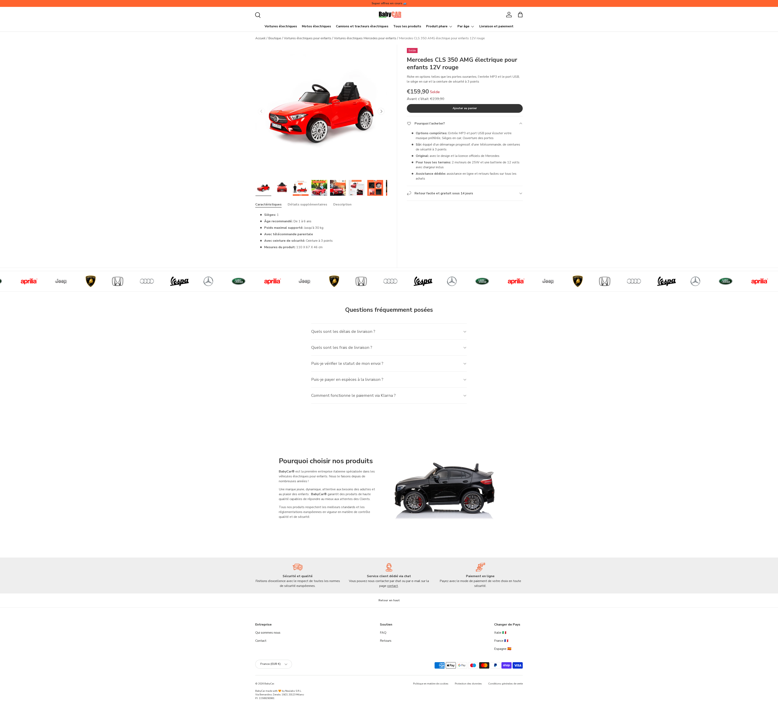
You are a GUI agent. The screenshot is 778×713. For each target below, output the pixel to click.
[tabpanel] (321, 231)
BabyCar (269, 683)
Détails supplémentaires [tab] (307, 204)
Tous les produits (407, 26)
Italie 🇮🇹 (500, 632)
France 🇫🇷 (501, 641)
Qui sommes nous (267, 632)
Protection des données (468, 683)
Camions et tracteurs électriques (362, 26)
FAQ (383, 632)
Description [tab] (342, 204)
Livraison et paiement (496, 26)
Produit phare (437, 26)
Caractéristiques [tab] (268, 204)
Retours (385, 641)
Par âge (463, 26)
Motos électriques (316, 26)
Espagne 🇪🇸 (502, 649)
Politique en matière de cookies (430, 683)
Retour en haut (389, 600)
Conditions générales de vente (505, 683)
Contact (260, 641)
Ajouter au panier (465, 108)
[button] (520, 14)
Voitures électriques (281, 26)
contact (392, 586)
